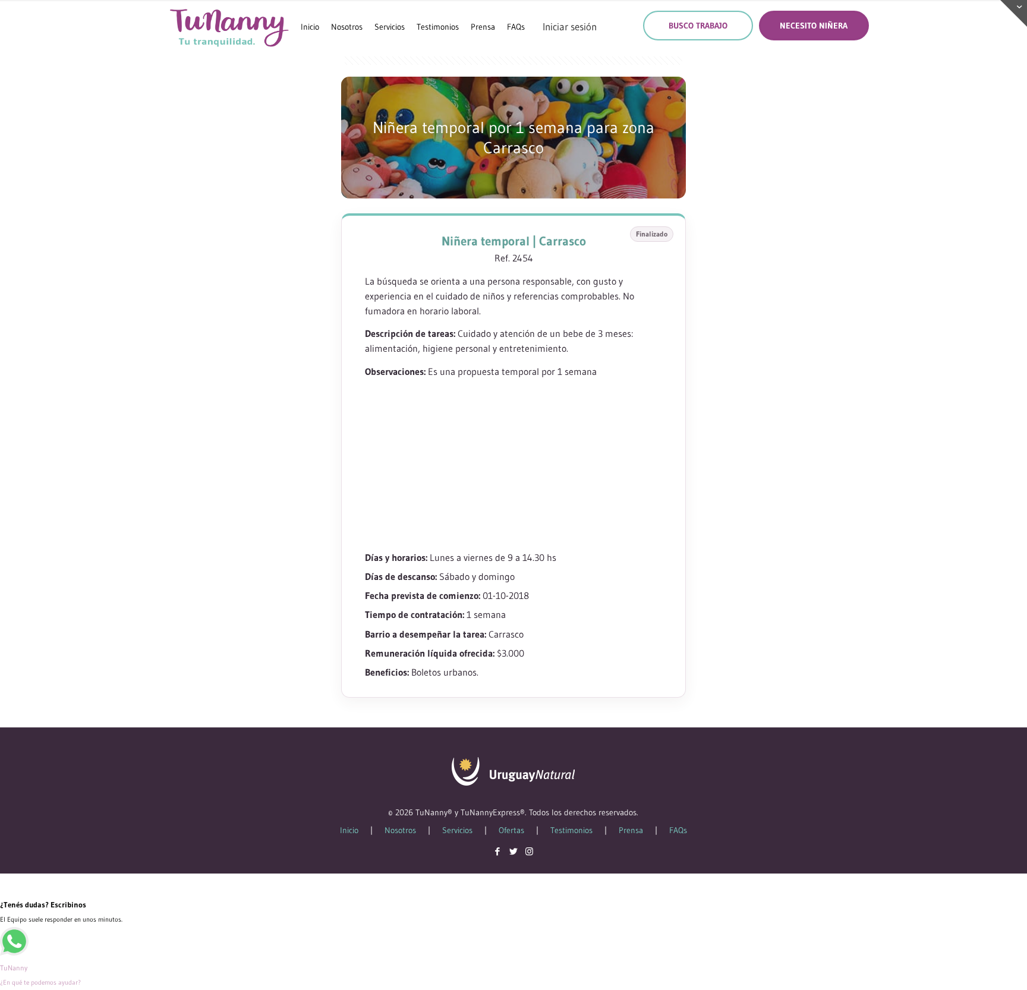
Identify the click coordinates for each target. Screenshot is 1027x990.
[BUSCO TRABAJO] (698, 25)
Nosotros (400, 830)
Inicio (349, 830)
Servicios (457, 830)
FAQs (678, 830)
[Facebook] (497, 851)
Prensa (631, 830)
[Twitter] (513, 851)
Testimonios (571, 830)
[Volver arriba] (969, 965)
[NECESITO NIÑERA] (814, 25)
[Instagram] (529, 851)
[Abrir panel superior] (1013, 13)
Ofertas (511, 830)
